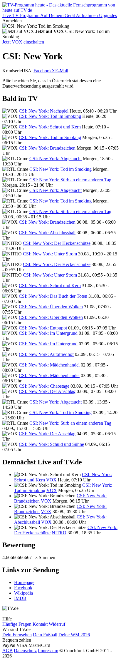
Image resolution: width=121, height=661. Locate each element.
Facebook (42, 70)
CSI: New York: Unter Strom (50, 253)
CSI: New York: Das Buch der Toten (53, 296)
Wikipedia (23, 592)
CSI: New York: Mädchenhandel (49, 364)
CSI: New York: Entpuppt (43, 327)
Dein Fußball (45, 634)
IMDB (20, 598)
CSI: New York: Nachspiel (43, 110)
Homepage (24, 582)
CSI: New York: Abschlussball (47, 232)
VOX (51, 479)
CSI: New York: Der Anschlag (47, 391)
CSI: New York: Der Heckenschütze (56, 243)
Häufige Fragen (16, 624)
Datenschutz (25, 650)
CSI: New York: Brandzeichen (47, 147)
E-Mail (61, 70)
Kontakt (40, 624)
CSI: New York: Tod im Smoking (50, 116)
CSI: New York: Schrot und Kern (50, 126)
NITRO (59, 532)
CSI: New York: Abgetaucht (55, 158)
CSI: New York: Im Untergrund (48, 333)
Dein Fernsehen (17, 634)
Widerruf (57, 624)
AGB (7, 650)
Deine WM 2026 (74, 634)
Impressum (48, 650)
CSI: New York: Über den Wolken (51, 306)
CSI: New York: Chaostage (44, 386)
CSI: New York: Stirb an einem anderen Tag (70, 179)
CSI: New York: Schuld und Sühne (51, 444)
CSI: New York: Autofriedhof (46, 354)
